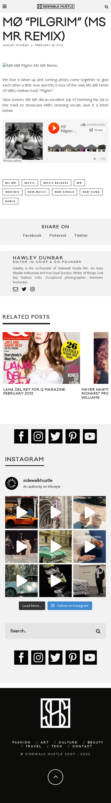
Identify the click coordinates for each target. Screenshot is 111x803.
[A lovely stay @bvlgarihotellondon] (21, 512)
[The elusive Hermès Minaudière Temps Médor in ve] (89, 546)
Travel (34, 746)
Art (45, 742)
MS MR (10, 182)
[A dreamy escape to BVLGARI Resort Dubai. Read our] (89, 512)
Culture (68, 742)
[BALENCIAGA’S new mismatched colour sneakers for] (55, 580)
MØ (79, 182)
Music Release (55, 182)
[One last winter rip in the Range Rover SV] (21, 580)
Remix (10, 201)
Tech (57, 746)
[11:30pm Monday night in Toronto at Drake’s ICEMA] (21, 546)
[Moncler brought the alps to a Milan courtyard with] (55, 546)
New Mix (12, 191)
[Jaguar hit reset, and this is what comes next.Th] (89, 580)
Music (30, 182)
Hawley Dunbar (16, 45)
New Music (37, 191)
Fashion (21, 742)
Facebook (32, 235)
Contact (82, 746)
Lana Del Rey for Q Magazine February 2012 (34, 392)
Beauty (96, 742)
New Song (91, 191)
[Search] (106, 6)
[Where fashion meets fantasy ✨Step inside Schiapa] (55, 512)
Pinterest (58, 235)
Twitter (81, 235)
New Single (64, 191)
